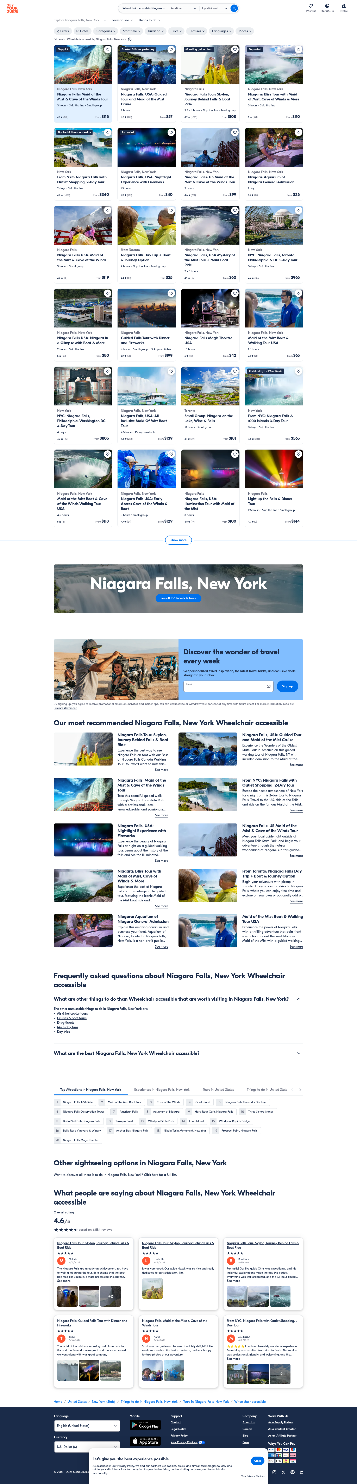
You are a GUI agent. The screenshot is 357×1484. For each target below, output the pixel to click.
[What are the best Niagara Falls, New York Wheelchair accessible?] (298, 1053)
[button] (83, 84)
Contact (176, 1422)
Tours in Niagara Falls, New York (206, 1402)
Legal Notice (178, 1429)
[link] (83, 84)
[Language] (327, 5)
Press (246, 1442)
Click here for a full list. (160, 1175)
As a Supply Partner (280, 1422)
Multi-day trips (67, 1027)
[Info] (129, 39)
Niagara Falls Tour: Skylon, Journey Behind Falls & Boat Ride (93, 1245)
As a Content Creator (282, 1429)
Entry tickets (65, 1023)
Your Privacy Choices (184, 1442)
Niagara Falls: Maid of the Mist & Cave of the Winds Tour (174, 1323)
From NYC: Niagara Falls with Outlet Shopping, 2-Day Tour (263, 1323)
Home (58, 1402)
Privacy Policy (179, 1435)
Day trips (63, 1032)
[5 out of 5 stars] (93, 1253)
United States (77, 1402)
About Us (249, 1422)
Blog (245, 1435)
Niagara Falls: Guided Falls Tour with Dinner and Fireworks (92, 1323)
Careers (247, 1429)
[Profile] (343, 5)
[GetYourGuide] (12, 8)
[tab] (91, 1089)
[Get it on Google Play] (145, 1425)
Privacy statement (65, 708)
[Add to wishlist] (107, 49)
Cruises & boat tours (72, 1018)
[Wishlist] (310, 5)
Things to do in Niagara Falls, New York (149, 1402)
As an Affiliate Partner (282, 1435)
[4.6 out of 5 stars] (66, 1229)
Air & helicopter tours (72, 1013)
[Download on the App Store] (145, 1441)
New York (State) (103, 1402)
